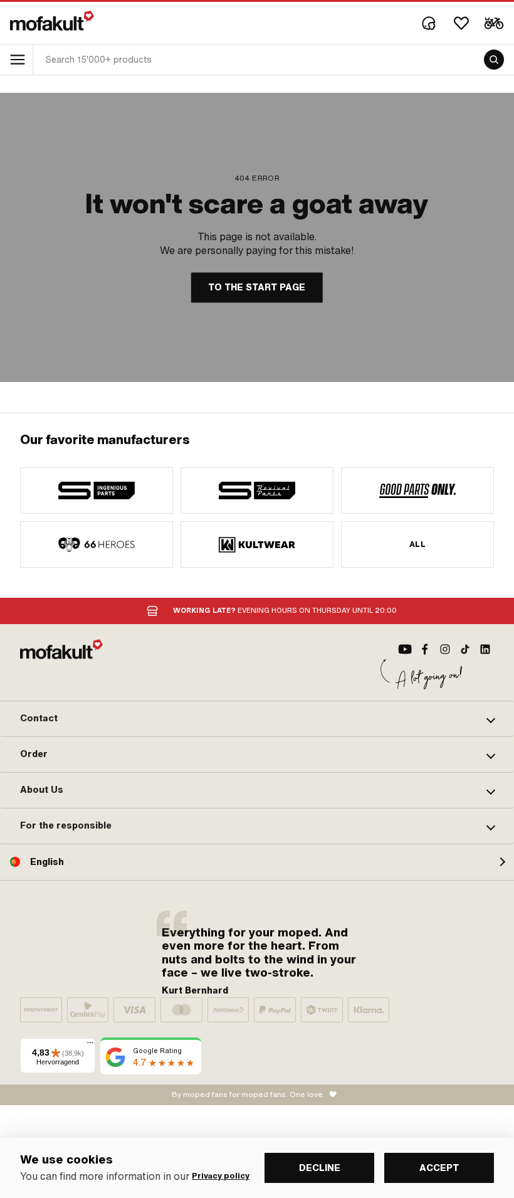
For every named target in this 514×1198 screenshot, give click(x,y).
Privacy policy (220, 1176)
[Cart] (494, 23)
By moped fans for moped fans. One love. (248, 1094)
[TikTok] (465, 649)
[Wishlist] (461, 23)
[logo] (52, 21)
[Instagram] (445, 649)
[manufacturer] (96, 490)
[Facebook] (425, 649)
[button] (257, 718)
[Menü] (90, 1045)
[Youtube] (405, 649)
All (417, 544)
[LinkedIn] (485, 649)
